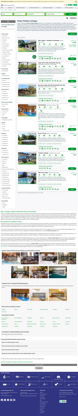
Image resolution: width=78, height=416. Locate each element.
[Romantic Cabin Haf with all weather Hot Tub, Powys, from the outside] (27, 90)
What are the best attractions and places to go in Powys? (15, 346)
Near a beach (5, 194)
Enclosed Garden (6, 181)
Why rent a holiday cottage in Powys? (10, 342)
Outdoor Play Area (6, 185)
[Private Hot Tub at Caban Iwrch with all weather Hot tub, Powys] (27, 68)
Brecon (16, 309)
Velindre (41, 317)
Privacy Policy (42, 408)
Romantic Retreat (6, 60)
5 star (3, 124)
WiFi (3, 115)
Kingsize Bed (5, 177)
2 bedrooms (5, 137)
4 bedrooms (5, 141)
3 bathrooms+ (5, 154)
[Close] (76, 2)
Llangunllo (42, 326)
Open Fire (4, 161)
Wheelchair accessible (7, 119)
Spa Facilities (5, 104)
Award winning (5, 130)
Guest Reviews (42, 397)
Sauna (3, 106)
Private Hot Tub (5, 84)
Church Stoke (5, 324)
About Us (41, 392)
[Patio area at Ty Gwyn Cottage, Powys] (27, 158)
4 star (3, 126)
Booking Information (43, 394)
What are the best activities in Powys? (10, 349)
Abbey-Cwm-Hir (56, 317)
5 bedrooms (5, 143)
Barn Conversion (6, 38)
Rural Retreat (5, 62)
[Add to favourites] (64, 5)
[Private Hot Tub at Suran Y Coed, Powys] (27, 139)
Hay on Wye (29, 309)
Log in (75, 4)
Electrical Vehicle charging (8, 169)
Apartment (4, 36)
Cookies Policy (42, 395)
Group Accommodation (7, 50)
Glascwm (67, 324)
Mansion (4, 58)
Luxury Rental (5, 56)
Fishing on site (5, 173)
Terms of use (42, 412)
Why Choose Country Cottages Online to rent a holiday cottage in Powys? (18, 353)
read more (72, 34)
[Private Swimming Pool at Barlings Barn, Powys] (27, 110)
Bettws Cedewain (18, 321)
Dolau (15, 324)
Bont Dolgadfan (17, 317)
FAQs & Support (42, 398)
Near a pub (4, 196)
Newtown (67, 309)
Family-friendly (5, 75)
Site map (41, 409)
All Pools (4, 91)
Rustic (3, 202)
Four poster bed (5, 179)
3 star (3, 128)
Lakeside (4, 192)
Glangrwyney (43, 324)
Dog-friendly (5, 70)
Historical (4, 171)
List (70, 4)
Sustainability (42, 411)
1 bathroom (5, 150)
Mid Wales (39, 368)
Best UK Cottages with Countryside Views (66, 392)
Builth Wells (29, 321)
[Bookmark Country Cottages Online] (66, 4)
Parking (4, 163)
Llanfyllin (16, 326)
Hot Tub (4, 80)
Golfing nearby (5, 175)
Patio (3, 165)
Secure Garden (5, 183)
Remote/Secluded (6, 198)
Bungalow (4, 40)
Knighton (4, 309)
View (72, 58)
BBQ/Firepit (5, 167)
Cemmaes (67, 321)
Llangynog (55, 326)
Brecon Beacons (4, 246)
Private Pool (5, 99)
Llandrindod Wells (44, 309)
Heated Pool (5, 93)
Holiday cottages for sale (44, 401)
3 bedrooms (5, 139)
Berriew (3, 321)
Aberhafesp (67, 317)
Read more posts (62, 396)
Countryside (5, 190)
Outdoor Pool (5, 97)
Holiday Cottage (5, 52)
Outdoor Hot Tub (6, 86)
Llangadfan (29, 317)
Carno (54, 321)
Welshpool (4, 311)
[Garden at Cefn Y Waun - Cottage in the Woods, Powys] (27, 46)
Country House (5, 44)
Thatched (4, 66)
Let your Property (43, 403)
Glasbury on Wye (56, 324)
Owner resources (43, 404)
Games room (5, 111)
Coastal (4, 42)
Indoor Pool (5, 95)
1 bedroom (4, 135)
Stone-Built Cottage (6, 64)
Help (40, 400)
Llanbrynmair (5, 326)
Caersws (42, 321)
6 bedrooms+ (5, 145)
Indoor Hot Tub (5, 82)
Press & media (42, 406)
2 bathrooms (5, 152)
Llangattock (29, 326)
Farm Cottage (5, 46)
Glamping (4, 48)
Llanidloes (55, 309)
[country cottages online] (8, 4)
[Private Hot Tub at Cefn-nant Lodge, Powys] (27, 178)
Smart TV (4, 113)
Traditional (4, 204)
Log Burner (4, 159)
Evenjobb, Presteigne (31, 324)
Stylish (3, 206)
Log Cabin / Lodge (6, 54)
